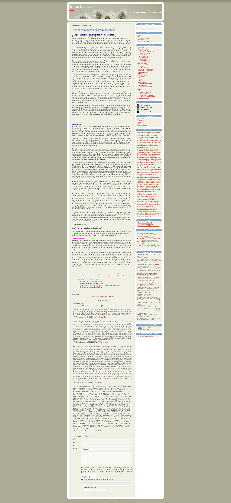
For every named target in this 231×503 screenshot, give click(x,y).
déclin (150, 174)
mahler (158, 196)
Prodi (158, 181)
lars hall (152, 147)
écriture (149, 152)
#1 (75, 317)
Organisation (142, 82)
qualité (159, 179)
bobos (146, 177)
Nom (74, 439)
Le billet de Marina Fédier (145, 69)
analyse (139, 204)
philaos (154, 152)
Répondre (102, 317)
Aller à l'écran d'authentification (146, 336)
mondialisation (157, 172)
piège (138, 198)
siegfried (152, 201)
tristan (126, 275)
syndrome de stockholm (153, 203)
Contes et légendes (144, 67)
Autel (153, 132)
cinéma (146, 193)
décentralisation (156, 161)
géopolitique (154, 140)
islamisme (144, 171)
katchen (159, 162)
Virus (139, 89)
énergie (146, 139)
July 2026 (141, 120)
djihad (154, 187)
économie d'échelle (142, 154)
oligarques (144, 145)
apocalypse (147, 196)
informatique (149, 206)
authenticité (140, 157)
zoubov (156, 186)
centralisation (147, 167)
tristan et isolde (141, 140)
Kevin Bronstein (142, 63)
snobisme (146, 135)
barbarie (158, 139)
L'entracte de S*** (143, 65)
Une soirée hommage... (144, 236)
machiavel (146, 144)
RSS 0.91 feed (146, 327)
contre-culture (145, 182)
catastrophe (145, 201)
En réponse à (76, 448)
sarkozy (148, 216)
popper (149, 142)
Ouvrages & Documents (144, 38)
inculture (139, 201)
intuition (155, 157)
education (140, 162)
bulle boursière (152, 154)
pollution (144, 142)
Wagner (98, 274)
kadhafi (147, 189)
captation (150, 171)
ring (145, 203)
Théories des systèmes (146, 86)
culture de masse (146, 169)
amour (143, 161)
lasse (142, 198)
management (141, 194)
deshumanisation (142, 208)
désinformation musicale (144, 149)
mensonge (140, 174)
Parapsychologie (144, 93)
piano (155, 135)
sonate (155, 174)
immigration (152, 139)
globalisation (148, 187)
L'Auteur (139, 37)
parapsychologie (142, 199)
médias (156, 145)
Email (74, 442)
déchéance (146, 162)
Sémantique (142, 85)
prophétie (150, 157)
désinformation (141, 216)
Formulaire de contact (143, 41)
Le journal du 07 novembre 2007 (91, 281)
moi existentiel (150, 186)
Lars (146, 194)
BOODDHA (79, 431)
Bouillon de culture (143, 49)
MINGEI (140, 73)
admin (155, 208)
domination (146, 176)
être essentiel (141, 189)
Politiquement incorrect (145, 92)
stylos (140, 88)
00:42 (103, 274)
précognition (155, 149)
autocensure (157, 171)
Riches (147, 159)
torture (145, 184)
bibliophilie (141, 47)
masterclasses (142, 72)
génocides (148, 132)
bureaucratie (140, 187)
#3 (75, 382)
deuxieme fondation (144, 62)
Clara (160, 187)
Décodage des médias (145, 91)
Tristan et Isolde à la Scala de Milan (93, 29)
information (154, 169)
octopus (139, 152)
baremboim (113, 275)
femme (139, 182)
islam (143, 186)
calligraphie (140, 193)
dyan (158, 204)
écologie (139, 186)
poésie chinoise (153, 176)
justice (139, 145)
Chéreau (146, 174)
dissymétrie (140, 196)
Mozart (141, 79)
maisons (158, 152)
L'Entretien (141, 66)
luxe (158, 154)
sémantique (140, 147)
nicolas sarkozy (155, 167)
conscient (142, 159)
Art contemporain (144, 50)
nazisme (139, 137)
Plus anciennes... (143, 125)
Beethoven (142, 76)
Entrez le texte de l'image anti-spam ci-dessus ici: (97, 479)
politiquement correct (153, 184)
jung (152, 172)
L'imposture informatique (146, 83)
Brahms (141, 78)
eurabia (148, 140)
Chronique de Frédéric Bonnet (148, 52)
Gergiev (153, 198)
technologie (147, 198)
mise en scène (154, 137)
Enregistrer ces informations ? (93, 485)
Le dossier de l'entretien (145, 70)
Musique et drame (143, 75)
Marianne (147, 147)
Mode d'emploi (141, 39)
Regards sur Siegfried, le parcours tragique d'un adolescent (100, 285)
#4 (75, 431)
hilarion (153, 196)
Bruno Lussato (81, 6)
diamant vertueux (155, 189)
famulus (151, 135)
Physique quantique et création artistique (147, 273)
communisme (153, 150)
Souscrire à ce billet (90, 487)
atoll (157, 187)
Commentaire (76, 452)
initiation (139, 191)
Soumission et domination (146, 95)
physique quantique (149, 209)
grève (145, 181)
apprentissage (154, 144)
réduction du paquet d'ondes (150, 134)
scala (123, 275)
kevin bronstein (141, 206)
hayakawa (152, 191)
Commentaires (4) (111, 274)
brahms (158, 198)
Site (85, 431)
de (143, 155)
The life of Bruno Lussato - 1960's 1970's (149, 239)
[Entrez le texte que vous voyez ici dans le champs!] (88, 476)
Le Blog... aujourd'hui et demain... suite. (148, 245)
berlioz (146, 155)
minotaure (140, 167)
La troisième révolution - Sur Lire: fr (148, 226)
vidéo (138, 169)
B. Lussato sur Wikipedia (145, 224)
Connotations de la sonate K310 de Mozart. (148, 293)
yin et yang (154, 166)
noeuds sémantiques (154, 193)
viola (130, 275)
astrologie (153, 182)
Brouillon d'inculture (144, 53)
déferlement (150, 181)
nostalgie (139, 176)
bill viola (154, 199)
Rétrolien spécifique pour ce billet (102, 297)
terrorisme (151, 145)
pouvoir (154, 194)
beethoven (140, 203)
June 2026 (141, 122)
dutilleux (157, 201)
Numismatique (143, 59)
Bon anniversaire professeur (145, 233)
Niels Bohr (140, 181)
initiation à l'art (141, 132)
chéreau (119, 275)
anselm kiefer (145, 150)
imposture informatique (143, 172)
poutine (159, 213)
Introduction (156, 264)
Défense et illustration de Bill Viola (91, 283)
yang (147, 191)
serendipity (153, 162)
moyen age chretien (145, 56)
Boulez (139, 150)
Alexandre (154, 179)
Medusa (152, 214)
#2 (75, 342)
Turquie (144, 152)
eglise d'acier (146, 137)
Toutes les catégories (143, 98)
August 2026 (142, 119)
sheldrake (148, 161)
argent (144, 191)
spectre (154, 142)
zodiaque (139, 155)
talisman (150, 177)
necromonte (152, 155)
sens (145, 157)
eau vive (149, 199)
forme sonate (146, 204)
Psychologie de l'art (144, 60)
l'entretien (150, 208)
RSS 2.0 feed (146, 329)
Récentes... (141, 124)
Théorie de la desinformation (147, 96)
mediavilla (140, 135)
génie (142, 139)
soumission (140, 209)
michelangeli (147, 179)
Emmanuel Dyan (127, 500)
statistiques (153, 204)
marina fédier (153, 159)
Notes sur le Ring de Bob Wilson (91, 287)
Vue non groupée (107, 306)
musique (139, 164)
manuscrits (142, 54)
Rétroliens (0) (121, 274)
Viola (155, 181)
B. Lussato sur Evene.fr (145, 223)
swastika (145, 164)
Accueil (139, 35)
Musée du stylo (143, 57)
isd (151, 194)
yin (149, 194)
